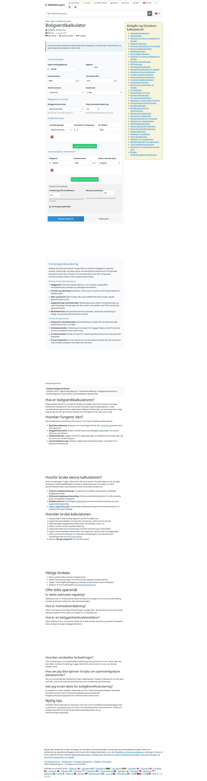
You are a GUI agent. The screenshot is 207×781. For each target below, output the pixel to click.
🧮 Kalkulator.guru (55, 4)
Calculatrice (91, 771)
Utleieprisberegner (138, 131)
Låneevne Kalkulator (138, 43)
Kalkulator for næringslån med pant (145, 100)
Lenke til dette (67, 36)
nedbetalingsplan (64, 707)
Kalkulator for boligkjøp (140, 134)
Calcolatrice (86, 768)
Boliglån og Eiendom (64, 21)
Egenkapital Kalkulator (139, 82)
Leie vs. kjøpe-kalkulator (59, 506)
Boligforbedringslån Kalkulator (143, 126)
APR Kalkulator (136, 64)
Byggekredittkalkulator (139, 95)
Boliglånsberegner (137, 51)
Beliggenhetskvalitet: (57, 104)
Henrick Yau (61, 30)
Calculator (132, 768)
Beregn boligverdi (65, 219)
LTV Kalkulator (136, 90)
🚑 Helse (114, 3)
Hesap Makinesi (106, 771)
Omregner (107, 761)
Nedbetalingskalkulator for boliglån (144, 69)
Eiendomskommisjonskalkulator (143, 103)
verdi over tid (106, 425)
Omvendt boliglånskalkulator (142, 80)
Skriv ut (50, 33)
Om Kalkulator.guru (52, 761)
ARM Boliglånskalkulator (140, 124)
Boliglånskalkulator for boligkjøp (143, 118)
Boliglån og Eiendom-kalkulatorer (130, 752)
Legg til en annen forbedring (84, 146)
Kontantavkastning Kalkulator (142, 77)
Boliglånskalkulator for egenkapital (144, 142)
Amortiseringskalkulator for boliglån (145, 46)
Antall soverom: (54, 88)
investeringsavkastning (86, 585)
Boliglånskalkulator (138, 106)
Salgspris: (53, 158)
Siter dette (51, 36)
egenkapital (81, 501)
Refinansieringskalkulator (140, 113)
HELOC (52, 504)
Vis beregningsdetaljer (61, 206)
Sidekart (97, 761)
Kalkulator (122, 771)
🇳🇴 (147, 3)
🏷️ (156, 3)
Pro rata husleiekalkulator (141, 98)
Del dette (82, 36)
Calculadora (100, 768)
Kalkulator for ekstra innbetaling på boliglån (122, 755)
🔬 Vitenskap (73, 3)
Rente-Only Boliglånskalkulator (143, 129)
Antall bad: (90, 88)
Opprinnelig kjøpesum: (57, 64)
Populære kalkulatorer (83, 761)
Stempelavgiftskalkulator (140, 67)
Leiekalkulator (136, 36)
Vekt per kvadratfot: (94, 190)
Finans (53, 21)
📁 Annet (86, 3)
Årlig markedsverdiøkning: (97, 104)
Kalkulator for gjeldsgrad (140, 116)
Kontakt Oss (67, 761)
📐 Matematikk (100, 3)
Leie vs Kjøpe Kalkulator (140, 54)
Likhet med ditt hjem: (107, 158)
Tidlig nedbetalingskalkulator (142, 144)
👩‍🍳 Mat (136, 3)
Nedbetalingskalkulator (140, 33)
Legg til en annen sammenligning (84, 179)
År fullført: (103, 125)
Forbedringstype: (56, 125)
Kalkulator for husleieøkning (142, 139)
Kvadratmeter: (54, 76)
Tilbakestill (103, 219)
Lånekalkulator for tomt (140, 93)
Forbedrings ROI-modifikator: (62, 190)
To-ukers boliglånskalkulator (142, 74)
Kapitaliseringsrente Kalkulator (143, 72)
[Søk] (149, 13)
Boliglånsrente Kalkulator (140, 62)
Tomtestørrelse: (92, 76)
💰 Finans (125, 3)
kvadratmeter (76, 536)
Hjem (47, 21)
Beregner (73, 768)
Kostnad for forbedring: (84, 125)
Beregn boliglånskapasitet (141, 49)
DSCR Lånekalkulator (138, 137)
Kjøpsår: (89, 64)
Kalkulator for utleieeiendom (142, 121)
